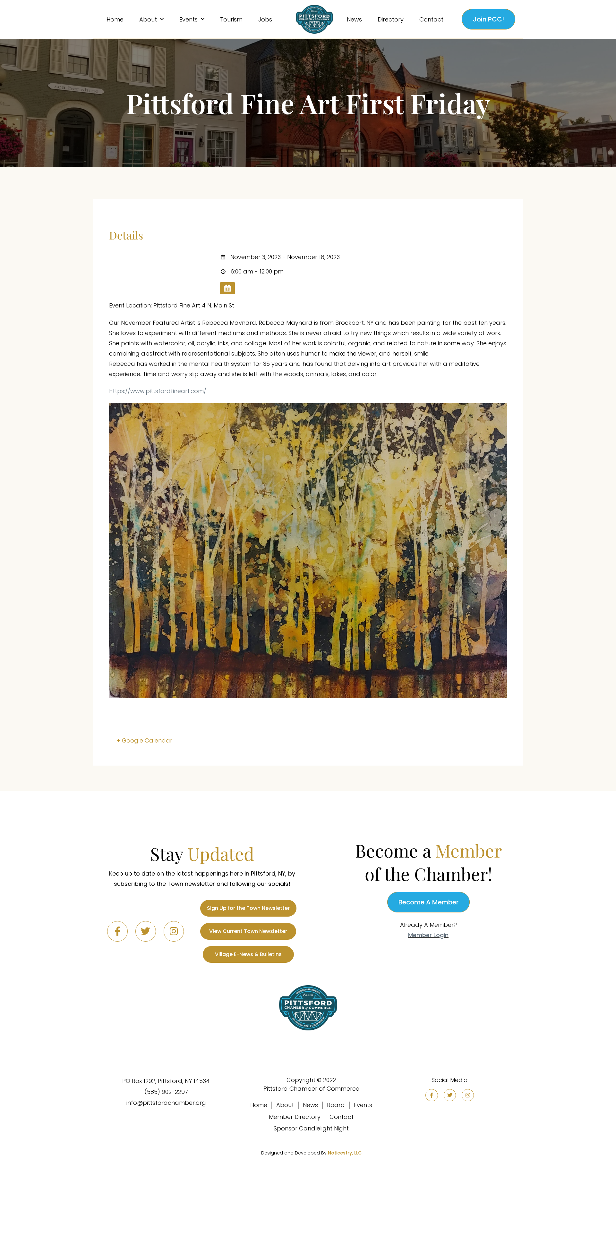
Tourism (231, 19)
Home (115, 19)
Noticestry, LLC (345, 1153)
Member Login (428, 935)
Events (188, 19)
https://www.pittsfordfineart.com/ (157, 391)
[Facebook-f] (117, 931)
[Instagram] (174, 931)
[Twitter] (145, 931)
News (354, 19)
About (148, 19)
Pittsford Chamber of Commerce (311, 1089)
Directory (391, 19)
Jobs (265, 19)
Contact (431, 19)
